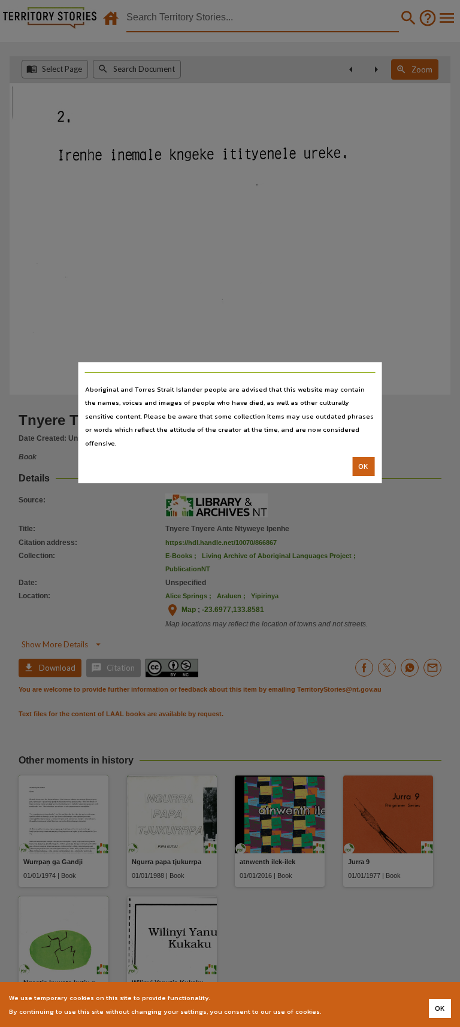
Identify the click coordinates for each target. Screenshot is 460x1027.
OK (363, 466)
